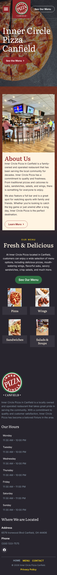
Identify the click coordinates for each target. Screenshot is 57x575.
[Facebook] (4, 550)
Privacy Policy (28, 569)
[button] (6, 9)
